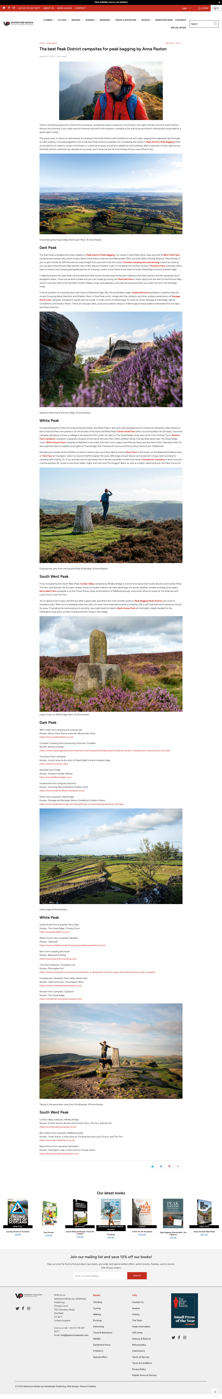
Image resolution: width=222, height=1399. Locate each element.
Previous (169, 43)
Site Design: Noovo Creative (81, 1386)
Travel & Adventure (102, 1332)
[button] (49, 20)
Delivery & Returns (141, 1338)
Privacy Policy (139, 1369)
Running (97, 1320)
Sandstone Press (101, 1344)
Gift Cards (137, 1332)
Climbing (97, 1302)
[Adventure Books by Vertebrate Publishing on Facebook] (8, 8)
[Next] (215, 1219)
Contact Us (138, 1302)
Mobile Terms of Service (144, 1375)
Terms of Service (140, 1357)
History (136, 1314)
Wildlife (97, 1338)
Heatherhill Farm (140, 292)
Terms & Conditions (142, 1363)
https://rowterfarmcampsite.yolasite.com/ (60, 999)
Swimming (98, 1326)
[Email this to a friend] (178, 1166)
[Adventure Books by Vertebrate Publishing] (18, 24)
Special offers (100, 1357)
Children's (98, 1350)
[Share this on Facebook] (161, 1166)
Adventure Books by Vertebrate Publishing (44, 1386)
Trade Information (141, 1326)
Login (205, 8)
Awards (136, 1308)
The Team (137, 1320)
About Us (48, 8)
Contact (80, 8)
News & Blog (64, 8)
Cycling (97, 1308)
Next (178, 43)
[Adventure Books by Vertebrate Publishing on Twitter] (3, 8)
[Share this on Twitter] (152, 1166)
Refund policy (139, 1344)
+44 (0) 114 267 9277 (29, 8)
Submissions (138, 1350)
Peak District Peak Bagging (160, 142)
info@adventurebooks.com (74, 1335)
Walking (97, 1314)
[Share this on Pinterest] (169, 1166)
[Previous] (6, 1219)
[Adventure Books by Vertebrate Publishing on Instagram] (13, 8)
